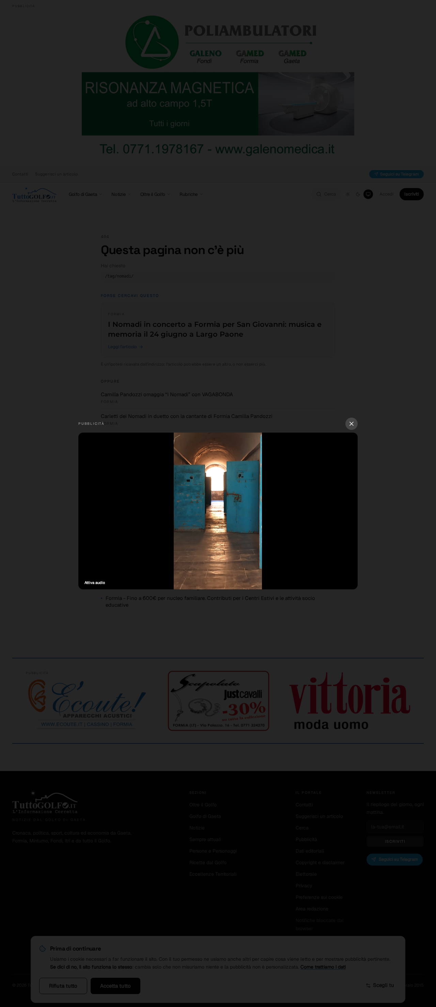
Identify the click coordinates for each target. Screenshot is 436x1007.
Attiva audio (94, 582)
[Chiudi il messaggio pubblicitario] (351, 424)
